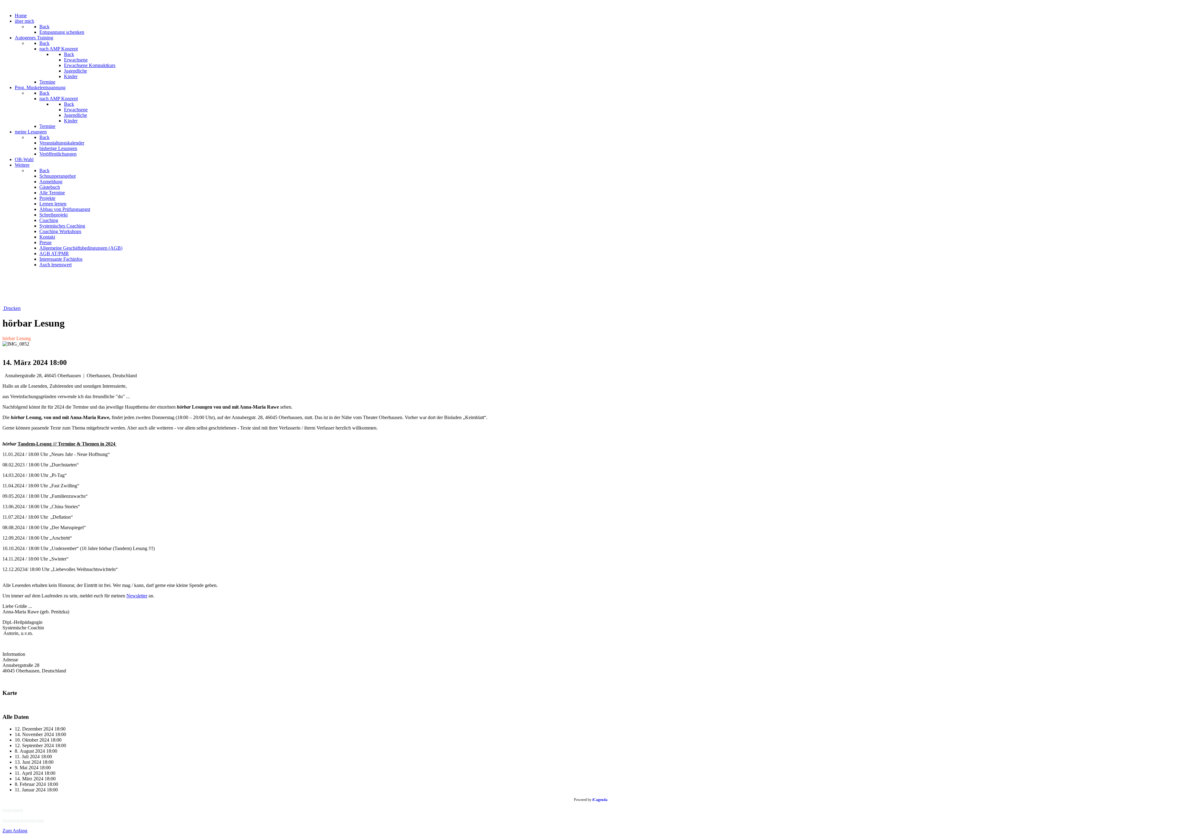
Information (13, 654)
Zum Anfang (14, 830)
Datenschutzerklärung (23, 820)
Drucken (11, 308)
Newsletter (136, 595)
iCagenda (599, 800)
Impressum (12, 810)
